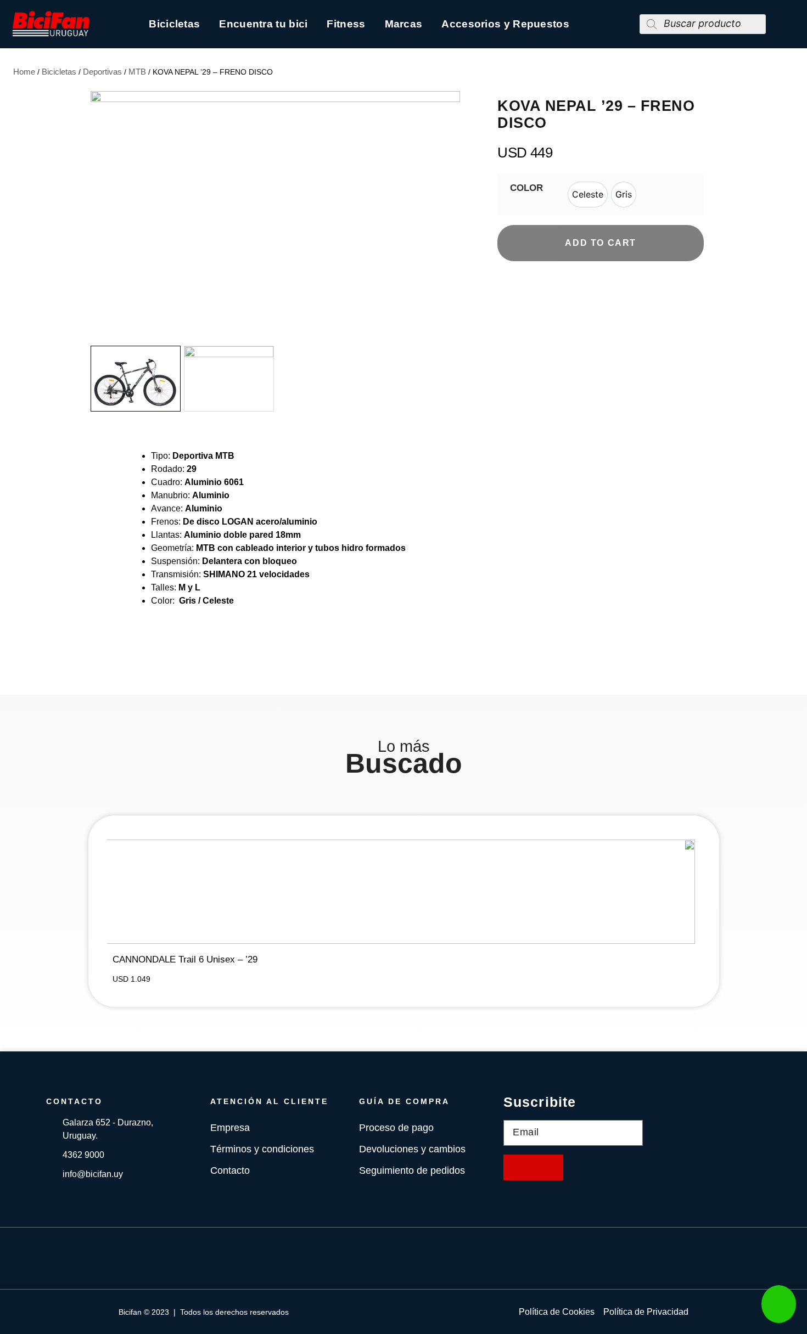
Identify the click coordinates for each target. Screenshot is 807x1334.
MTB (137, 71)
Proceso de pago (396, 1127)
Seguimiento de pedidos (412, 1170)
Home (24, 71)
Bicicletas (59, 71)
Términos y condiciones (262, 1149)
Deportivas (102, 71)
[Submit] (533, 1167)
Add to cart (600, 242)
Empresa (230, 1127)
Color (526, 188)
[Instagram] (420, 1258)
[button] (449, 216)
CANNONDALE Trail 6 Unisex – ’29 (185, 959)
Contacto (230, 1170)
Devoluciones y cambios (412, 1149)
